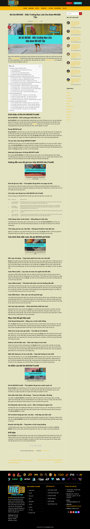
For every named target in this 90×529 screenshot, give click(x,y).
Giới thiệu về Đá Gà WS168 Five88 (18, 68)
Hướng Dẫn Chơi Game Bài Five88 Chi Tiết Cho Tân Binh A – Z (75, 72)
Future (51, 8)
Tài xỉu (68, 114)
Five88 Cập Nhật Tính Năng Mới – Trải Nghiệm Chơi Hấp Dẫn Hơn (75, 47)
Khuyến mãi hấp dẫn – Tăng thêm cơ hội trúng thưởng (24, 108)
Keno (68, 103)
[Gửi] (80, 13)
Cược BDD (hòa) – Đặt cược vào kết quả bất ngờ (23, 90)
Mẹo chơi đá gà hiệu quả (16, 93)
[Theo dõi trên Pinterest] (71, 512)
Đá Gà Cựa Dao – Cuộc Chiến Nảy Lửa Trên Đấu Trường (75, 24)
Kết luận (12, 110)
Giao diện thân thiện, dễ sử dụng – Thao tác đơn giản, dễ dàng (25, 104)
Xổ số (37, 8)
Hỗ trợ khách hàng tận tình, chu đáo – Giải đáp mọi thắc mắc (25, 107)
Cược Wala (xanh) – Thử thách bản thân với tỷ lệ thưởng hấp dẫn (26, 88)
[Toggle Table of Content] (39, 66)
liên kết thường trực (45, 450)
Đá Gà (35, 12)
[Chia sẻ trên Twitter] (33, 446)
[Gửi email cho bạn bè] (35, 446)
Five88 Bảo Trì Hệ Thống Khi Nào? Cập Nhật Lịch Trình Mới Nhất (76, 55)
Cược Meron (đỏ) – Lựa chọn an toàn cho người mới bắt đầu (25, 87)
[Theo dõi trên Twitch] (78, 512)
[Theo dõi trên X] (68, 512)
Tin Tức (64, 8)
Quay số (69, 109)
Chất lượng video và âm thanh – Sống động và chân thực (24, 80)
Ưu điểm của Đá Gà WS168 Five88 (18, 101)
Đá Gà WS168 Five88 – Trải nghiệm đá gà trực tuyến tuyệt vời (25, 102)
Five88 (25, 8)
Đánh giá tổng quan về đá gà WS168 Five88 (21, 74)
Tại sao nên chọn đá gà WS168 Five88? (20, 72)
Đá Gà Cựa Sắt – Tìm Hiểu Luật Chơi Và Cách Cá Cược (76, 32)
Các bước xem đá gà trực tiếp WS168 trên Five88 (23, 79)
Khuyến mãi (57, 8)
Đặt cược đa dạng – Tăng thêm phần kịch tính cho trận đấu (25, 85)
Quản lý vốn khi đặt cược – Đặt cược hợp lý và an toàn (24, 98)
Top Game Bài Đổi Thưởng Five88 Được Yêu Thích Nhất (76, 81)
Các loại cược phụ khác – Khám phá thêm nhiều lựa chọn (24, 91)
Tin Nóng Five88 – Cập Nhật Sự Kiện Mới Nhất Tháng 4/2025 (76, 64)
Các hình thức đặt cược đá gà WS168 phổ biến (21, 84)
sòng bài (43, 8)
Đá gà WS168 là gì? (16, 71)
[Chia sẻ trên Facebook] (30, 446)
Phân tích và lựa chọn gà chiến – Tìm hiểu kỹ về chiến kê (24, 96)
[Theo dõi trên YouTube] (73, 512)
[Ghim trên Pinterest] (38, 446)
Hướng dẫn (69, 101)
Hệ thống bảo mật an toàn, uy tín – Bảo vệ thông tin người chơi (26, 105)
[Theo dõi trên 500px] (76, 512)
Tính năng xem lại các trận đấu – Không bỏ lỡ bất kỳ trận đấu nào (26, 82)
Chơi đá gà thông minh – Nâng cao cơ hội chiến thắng (24, 94)
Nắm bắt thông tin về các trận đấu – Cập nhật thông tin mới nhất (26, 99)
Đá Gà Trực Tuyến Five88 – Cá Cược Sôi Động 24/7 (76, 39)
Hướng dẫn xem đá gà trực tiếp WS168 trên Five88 (22, 76)
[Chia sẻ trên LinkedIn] (40, 446)
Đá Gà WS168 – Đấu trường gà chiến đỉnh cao (22, 69)
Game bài (31, 8)
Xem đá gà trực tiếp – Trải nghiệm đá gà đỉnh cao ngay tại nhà (25, 77)
